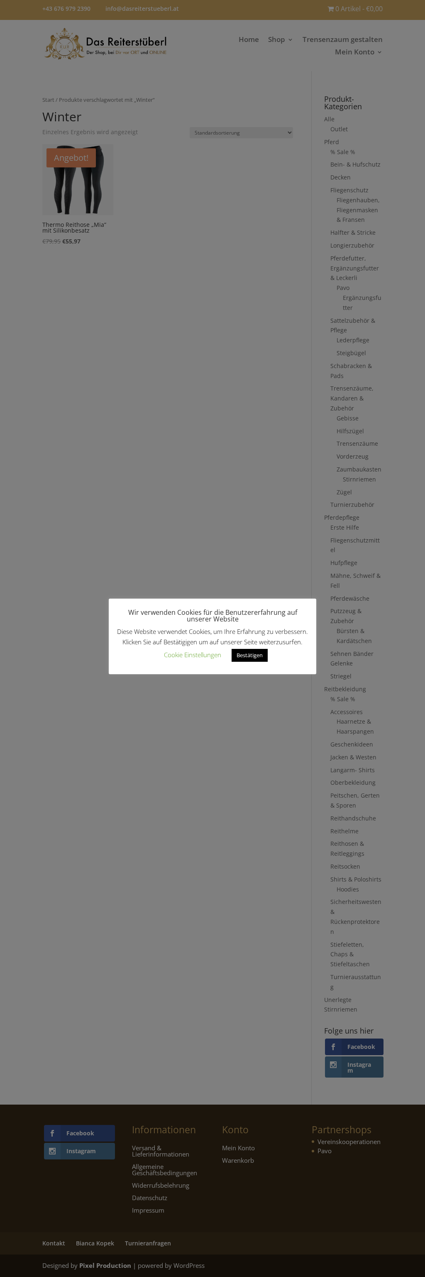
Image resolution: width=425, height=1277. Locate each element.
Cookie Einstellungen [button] (192, 655)
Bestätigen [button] (250, 655)
